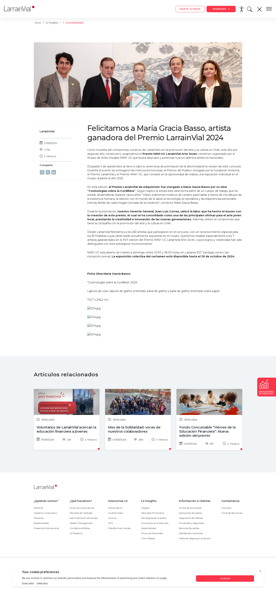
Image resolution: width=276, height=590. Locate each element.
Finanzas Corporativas (82, 507)
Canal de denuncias (231, 512)
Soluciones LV (118, 501)
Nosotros (38, 507)
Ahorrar (112, 518)
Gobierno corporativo (45, 512)
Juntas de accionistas (190, 507)
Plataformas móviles (119, 528)
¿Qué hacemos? (81, 501)
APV (110, 523)
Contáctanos (230, 501)
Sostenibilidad (41, 523)
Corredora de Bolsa (80, 528)
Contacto (226, 507)
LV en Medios (148, 538)
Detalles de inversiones (191, 533)
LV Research (76, 533)
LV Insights (52, 22)
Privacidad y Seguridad (191, 523)
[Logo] (22, 9)
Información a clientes (194, 501)
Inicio (38, 22)
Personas (39, 518)
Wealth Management (81, 523)
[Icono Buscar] (250, 10)
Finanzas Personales (152, 533)
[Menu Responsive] (269, 9)
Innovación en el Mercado (154, 523)
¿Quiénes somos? (46, 501)
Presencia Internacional (46, 528)
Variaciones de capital (190, 512)
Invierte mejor (115, 512)
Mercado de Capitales (81, 512)
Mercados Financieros (152, 512)
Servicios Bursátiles (189, 528)
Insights (145, 507)
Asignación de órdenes (191, 518)
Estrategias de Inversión (154, 518)
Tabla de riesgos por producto (195, 538)
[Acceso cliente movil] (242, 9)
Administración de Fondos (84, 518)
